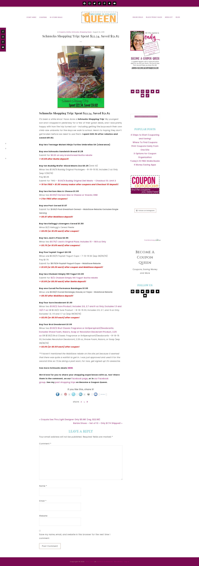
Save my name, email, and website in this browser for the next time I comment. (74, 536)
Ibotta (68, 32)
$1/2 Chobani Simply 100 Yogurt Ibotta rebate (74, 277)
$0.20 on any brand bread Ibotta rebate (71, 155)
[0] (2, 144)
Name (43, 486)
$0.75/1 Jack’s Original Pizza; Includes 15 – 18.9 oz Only (78, 241)
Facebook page (80, 378)
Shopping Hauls (86, 32)
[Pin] (87, 402)
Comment (45, 443)
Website (43, 515)
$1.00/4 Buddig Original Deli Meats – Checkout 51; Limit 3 (87, 180)
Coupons (62, 32)
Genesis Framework (105, 561)
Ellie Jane (90, 561)
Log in (126, 561)
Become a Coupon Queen (99, 17)
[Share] (81, 402)
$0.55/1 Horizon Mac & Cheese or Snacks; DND (74, 195)
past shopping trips (65, 382)
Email (42, 501)
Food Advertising (149, 240)
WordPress (118, 561)
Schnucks (75, 32)
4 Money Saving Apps (145, 164)
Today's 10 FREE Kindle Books (145, 161)
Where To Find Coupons (145, 142)
